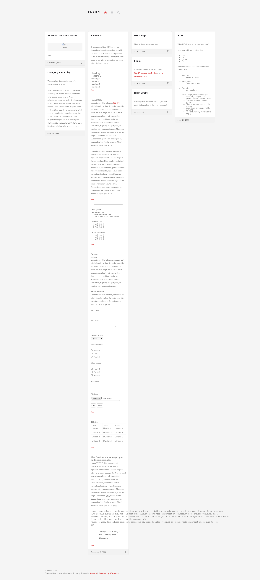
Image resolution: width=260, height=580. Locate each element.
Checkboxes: (96, 363)
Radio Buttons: (97, 344)
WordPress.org (140, 73)
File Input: (95, 394)
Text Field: (95, 310)
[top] (92, 90)
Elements (96, 35)
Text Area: (95, 320)
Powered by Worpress (108, 573)
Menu (112, 12)
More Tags (140, 35)
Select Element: (97, 335)
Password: (95, 381)
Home (105, 12)
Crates (94, 12)
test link (116, 103)
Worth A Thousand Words (62, 35)
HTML (181, 35)
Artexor (93, 573)
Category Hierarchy (59, 72)
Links (137, 61)
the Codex (152, 73)
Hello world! (141, 93)
